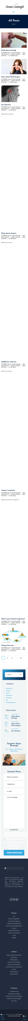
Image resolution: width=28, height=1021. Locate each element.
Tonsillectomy (14, 991)
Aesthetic (9, 695)
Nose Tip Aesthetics (14, 962)
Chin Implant (14, 972)
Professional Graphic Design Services (15, 1015)
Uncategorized (10, 702)
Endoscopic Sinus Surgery (14, 996)
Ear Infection (14, 89)
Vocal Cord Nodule (14, 933)
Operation (9, 688)
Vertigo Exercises (14, 630)
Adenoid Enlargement (14, 923)
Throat (8, 691)
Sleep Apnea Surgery (14, 167)
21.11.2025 (5, 41)
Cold (14, 935)
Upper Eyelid (14, 974)
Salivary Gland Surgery (14, 998)
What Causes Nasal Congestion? (14, 553)
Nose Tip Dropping (14, 921)
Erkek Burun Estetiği (14, 35)
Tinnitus (14, 928)
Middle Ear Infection (14, 296)
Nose (7, 693)
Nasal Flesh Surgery (14, 994)
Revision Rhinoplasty (14, 964)
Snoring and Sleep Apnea (14, 926)
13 (21, 658)
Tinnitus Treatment (14, 424)
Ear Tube (14, 1001)
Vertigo (14, 938)
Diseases (9, 698)
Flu (14, 916)
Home (13, 24)
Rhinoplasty (14, 960)
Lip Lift (14, 969)
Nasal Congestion (14, 919)
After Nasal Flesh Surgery (14, 62)
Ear (7, 700)
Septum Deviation (14, 930)
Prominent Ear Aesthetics (14, 967)
